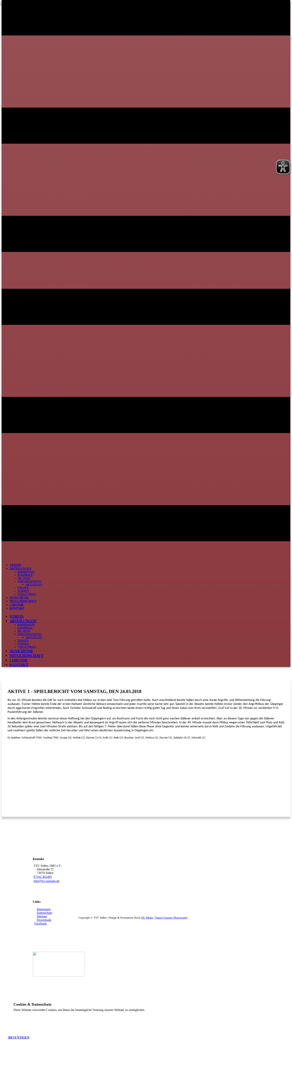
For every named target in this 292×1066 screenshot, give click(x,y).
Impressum (43, 909)
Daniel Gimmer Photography (171, 917)
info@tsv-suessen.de (46, 881)
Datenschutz (44, 912)
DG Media (147, 917)
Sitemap (42, 916)
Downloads (44, 920)
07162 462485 (43, 877)
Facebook (40, 923)
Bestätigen (18, 1037)
